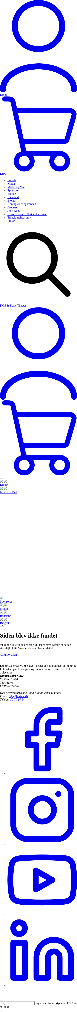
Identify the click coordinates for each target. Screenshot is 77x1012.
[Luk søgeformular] (1, 1011)
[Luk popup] (1, 1000)
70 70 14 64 (17, 699)
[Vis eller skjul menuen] (1, 478)
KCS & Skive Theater (13, 305)
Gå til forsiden (8, 654)
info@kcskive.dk (18, 696)
